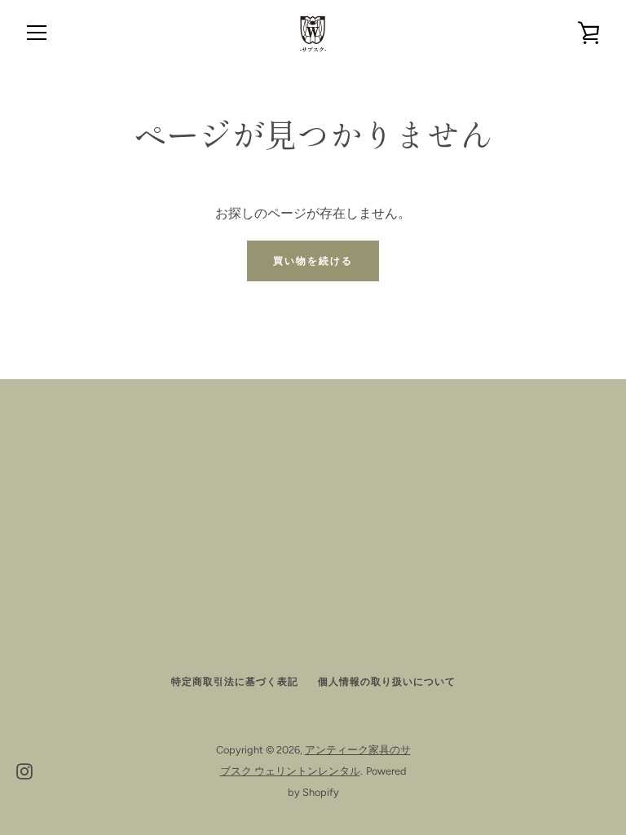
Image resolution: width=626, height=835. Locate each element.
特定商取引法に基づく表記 (234, 681)
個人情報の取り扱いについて (387, 681)
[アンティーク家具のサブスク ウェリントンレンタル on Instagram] (24, 770)
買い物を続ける (313, 261)
